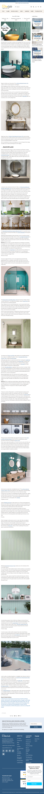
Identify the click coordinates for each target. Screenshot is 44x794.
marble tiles (28, 359)
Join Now (36, 727)
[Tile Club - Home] (7, 7)
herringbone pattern (5, 686)
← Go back (3, 713)
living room (10, 525)
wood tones (12, 249)
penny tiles (21, 361)
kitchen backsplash (21, 232)
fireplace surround (7, 502)
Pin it (20, 715)
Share (16, 715)
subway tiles (25, 301)
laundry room (17, 440)
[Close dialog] (41, 765)
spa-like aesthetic (8, 367)
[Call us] (33, 7)
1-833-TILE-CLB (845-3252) (23, 3)
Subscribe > (34, 783)
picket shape (13, 358)
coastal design (15, 622)
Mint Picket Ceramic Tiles (10, 565)
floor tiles (23, 364)
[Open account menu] (36, 7)
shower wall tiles (11, 355)
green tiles (25, 96)
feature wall (26, 394)
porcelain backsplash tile (24, 236)
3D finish (18, 497)
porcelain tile (17, 634)
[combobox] (22, 7)
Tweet (12, 715)
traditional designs (6, 690)
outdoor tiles (20, 680)
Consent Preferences (19, 792)
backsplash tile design (5, 155)
